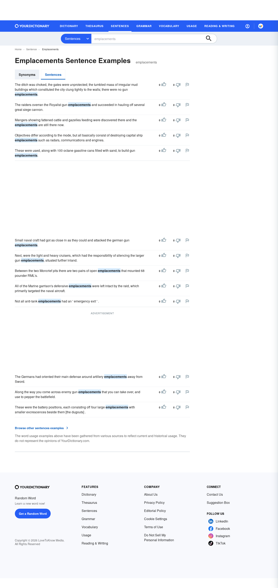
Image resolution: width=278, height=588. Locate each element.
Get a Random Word (33, 514)
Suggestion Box (218, 502)
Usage (86, 535)
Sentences (72, 38)
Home (18, 49)
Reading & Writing (95, 543)
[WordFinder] (260, 26)
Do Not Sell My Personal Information (159, 537)
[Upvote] (163, 84)
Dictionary (89, 494)
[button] (247, 26)
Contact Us (215, 494)
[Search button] (211, 38)
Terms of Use (153, 527)
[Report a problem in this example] (187, 84)
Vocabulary (90, 527)
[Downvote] (178, 84)
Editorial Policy (155, 510)
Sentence (31, 49)
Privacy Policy (154, 502)
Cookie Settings (155, 518)
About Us (151, 494)
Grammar (88, 518)
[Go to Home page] (32, 26)
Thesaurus (89, 502)
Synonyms (27, 74)
